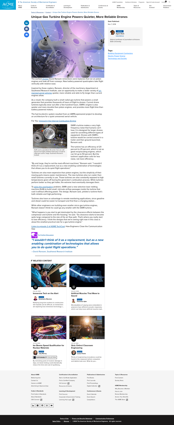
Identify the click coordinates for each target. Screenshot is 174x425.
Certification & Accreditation (68, 374)
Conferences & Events (94, 391)
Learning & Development (67, 391)
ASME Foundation (117, 2)
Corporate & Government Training (69, 397)
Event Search (91, 397)
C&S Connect (35, 399)
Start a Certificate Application (68, 378)
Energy (122, 56)
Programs (141, 2)
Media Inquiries (36, 378)
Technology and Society (117, 58)
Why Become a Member (122, 389)
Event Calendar (91, 394)
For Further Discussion (46, 235)
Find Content (119, 378)
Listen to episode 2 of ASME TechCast (48, 226)
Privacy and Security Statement (82, 418)
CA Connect (63, 383)
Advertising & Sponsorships (39, 386)
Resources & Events (65, 386)
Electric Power (113, 56)
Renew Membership (121, 394)
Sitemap (66, 421)
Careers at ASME (36, 383)
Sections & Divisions (131, 2)
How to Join (118, 391)
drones (45, 79)
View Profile (120, 36)
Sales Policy (56, 421)
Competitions (91, 400)
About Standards (36, 397)
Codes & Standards (37, 391)
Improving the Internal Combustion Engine (57, 121)
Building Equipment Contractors (120, 53)
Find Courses (63, 394)
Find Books (90, 378)
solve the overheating (43, 187)
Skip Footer (4, 371)
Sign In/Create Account (153, 2)
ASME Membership (121, 385)
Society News (119, 380)
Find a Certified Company (67, 380)
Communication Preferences (105, 418)
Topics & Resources (37, 12)
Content (48, 12)
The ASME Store (120, 399)
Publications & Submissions (96, 374)
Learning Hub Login (65, 400)
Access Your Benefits (121, 397)
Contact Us (34, 380)
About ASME (35, 374)
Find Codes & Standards (38, 394)
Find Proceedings (92, 383)
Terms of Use (64, 418)
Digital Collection (92, 386)
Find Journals (91, 380)
